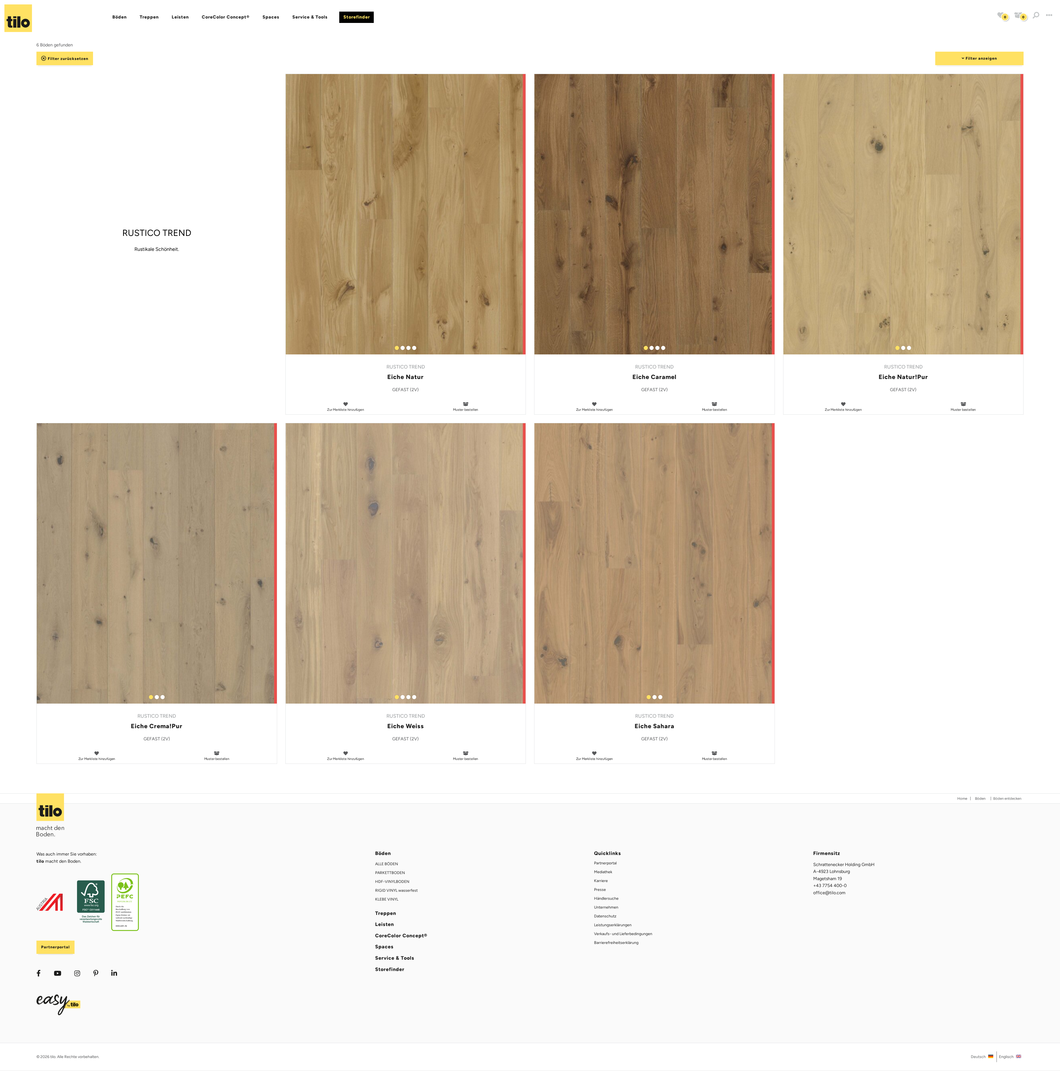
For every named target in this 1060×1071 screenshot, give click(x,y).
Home (962, 798)
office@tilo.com (829, 892)
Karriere (601, 880)
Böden (119, 17)
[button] (1036, 16)
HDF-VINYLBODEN (392, 881)
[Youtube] (57, 973)
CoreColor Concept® (226, 17)
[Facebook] (38, 973)
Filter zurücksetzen (67, 58)
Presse (600, 889)
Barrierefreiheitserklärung (616, 942)
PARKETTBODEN (390, 872)
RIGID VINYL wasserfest (396, 890)
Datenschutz (605, 916)
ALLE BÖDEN (386, 864)
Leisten (180, 17)
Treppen (149, 17)
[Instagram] (77, 973)
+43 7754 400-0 (830, 885)
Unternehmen (606, 907)
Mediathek (603, 872)
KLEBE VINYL (386, 899)
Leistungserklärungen (613, 925)
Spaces (271, 17)
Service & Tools (310, 17)
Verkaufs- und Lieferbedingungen (623, 933)
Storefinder (356, 17)
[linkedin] (96, 973)
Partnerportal (55, 947)
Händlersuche (606, 898)
